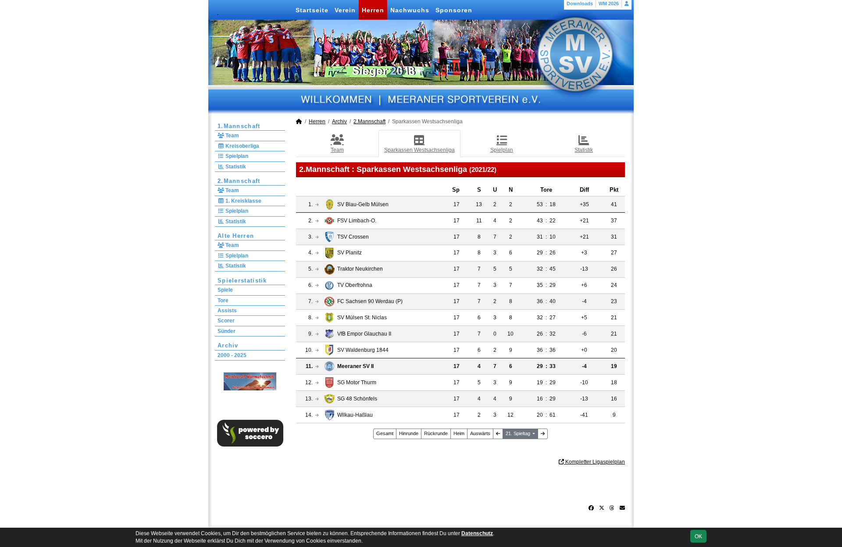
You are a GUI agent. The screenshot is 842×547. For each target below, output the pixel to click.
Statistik (235, 167)
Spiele (225, 290)
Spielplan (236, 156)
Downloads (580, 3)
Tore (223, 300)
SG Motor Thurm (356, 382)
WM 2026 (609, 3)
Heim (458, 433)
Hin (408, 433)
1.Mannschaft (239, 126)
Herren (373, 10)
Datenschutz (477, 533)
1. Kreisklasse (242, 201)
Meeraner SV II (355, 366)
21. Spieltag (519, 433)
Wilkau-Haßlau (355, 415)
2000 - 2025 (232, 355)
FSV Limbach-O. (356, 221)
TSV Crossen (353, 237)
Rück (436, 433)
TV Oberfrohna (354, 285)
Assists (227, 310)
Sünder (226, 331)
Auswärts (480, 433)
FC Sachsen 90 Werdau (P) (370, 301)
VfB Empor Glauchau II (364, 334)
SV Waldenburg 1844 (363, 350)
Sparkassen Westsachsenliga (419, 150)
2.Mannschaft (239, 181)
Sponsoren (453, 10)
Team (231, 135)
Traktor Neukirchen (360, 269)
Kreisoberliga (241, 146)
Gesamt (384, 433)
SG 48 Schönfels (357, 399)
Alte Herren (236, 235)
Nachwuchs (409, 10)
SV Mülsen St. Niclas (362, 318)
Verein (345, 10)
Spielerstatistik (242, 280)
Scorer (226, 321)
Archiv (228, 345)
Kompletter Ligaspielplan (594, 462)
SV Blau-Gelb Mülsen (363, 204)
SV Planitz (349, 253)
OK (698, 536)
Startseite (312, 10)
